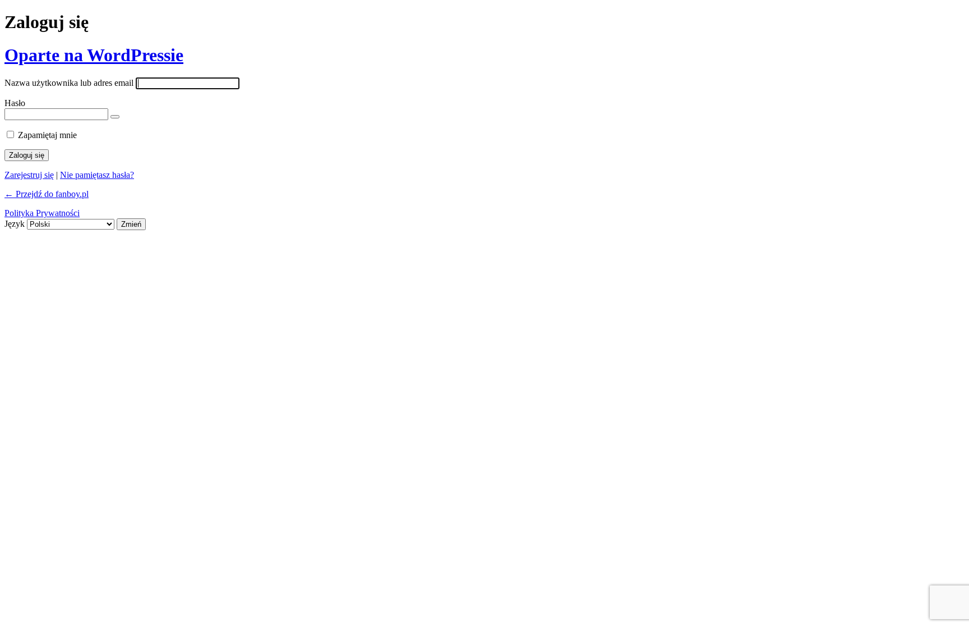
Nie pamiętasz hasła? (97, 175)
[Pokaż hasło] (114, 116)
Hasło (14, 103)
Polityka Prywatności (42, 213)
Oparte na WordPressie (93, 55)
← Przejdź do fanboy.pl (46, 194)
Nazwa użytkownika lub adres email (68, 83)
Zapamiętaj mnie (47, 135)
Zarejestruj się (29, 175)
